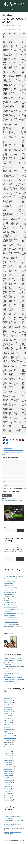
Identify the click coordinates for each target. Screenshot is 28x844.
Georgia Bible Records (10, 581)
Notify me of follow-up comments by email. (14, 488)
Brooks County (8, 707)
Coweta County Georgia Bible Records (14, 658)
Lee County (7, 762)
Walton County (8, 791)
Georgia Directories (9, 594)
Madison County (8, 769)
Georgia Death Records (11, 619)
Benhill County (7, 702)
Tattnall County (8, 782)
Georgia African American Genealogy (13, 576)
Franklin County (8, 740)
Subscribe (20, 559)
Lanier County (7, 758)
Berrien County (8, 704)
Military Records (8, 771)
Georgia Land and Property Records (13, 604)
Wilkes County (7, 797)
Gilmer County (7, 744)
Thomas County (8, 786)
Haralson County (8, 749)
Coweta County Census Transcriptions (14, 666)
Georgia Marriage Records (12, 624)
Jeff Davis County (8, 755)
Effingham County (8, 735)
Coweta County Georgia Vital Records (14, 679)
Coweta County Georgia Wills (11, 681)
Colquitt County (8, 722)
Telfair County (7, 784)
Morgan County (8, 773)
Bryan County (7, 709)
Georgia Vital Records (9, 615)
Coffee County (7, 720)
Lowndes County (8, 766)
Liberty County (8, 764)
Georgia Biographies (9, 583)
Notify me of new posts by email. (11, 491)
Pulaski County (8, 777)
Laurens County (8, 760)
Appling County (8, 698)
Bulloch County (8, 711)
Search (6, 527)
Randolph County (8, 780)
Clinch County (7, 718)
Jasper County (7, 753)
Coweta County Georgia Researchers (13, 677)
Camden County (8, 713)
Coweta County (8, 448)
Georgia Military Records (10, 607)
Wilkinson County (8, 800)
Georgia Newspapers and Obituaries (13, 613)
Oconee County (8, 775)
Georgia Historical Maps (10, 602)
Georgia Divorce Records (11, 622)
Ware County (7, 793)
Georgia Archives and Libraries (12, 579)
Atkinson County (8, 700)
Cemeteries (7, 716)
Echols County (7, 733)
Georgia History (8, 742)
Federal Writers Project (10, 738)
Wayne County (7, 795)
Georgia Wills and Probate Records (13, 626)
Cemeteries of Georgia (11, 587)
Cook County (7, 727)
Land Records (7, 671)
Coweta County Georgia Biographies (13, 660)
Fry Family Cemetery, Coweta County (13, 450)
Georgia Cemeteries (9, 585)
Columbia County (8, 724)
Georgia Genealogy (9, 596)
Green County (7, 747)
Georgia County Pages (10, 592)
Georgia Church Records (10, 590)
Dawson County (8, 731)
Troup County (7, 789)
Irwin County (7, 751)
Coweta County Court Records (12, 669)
